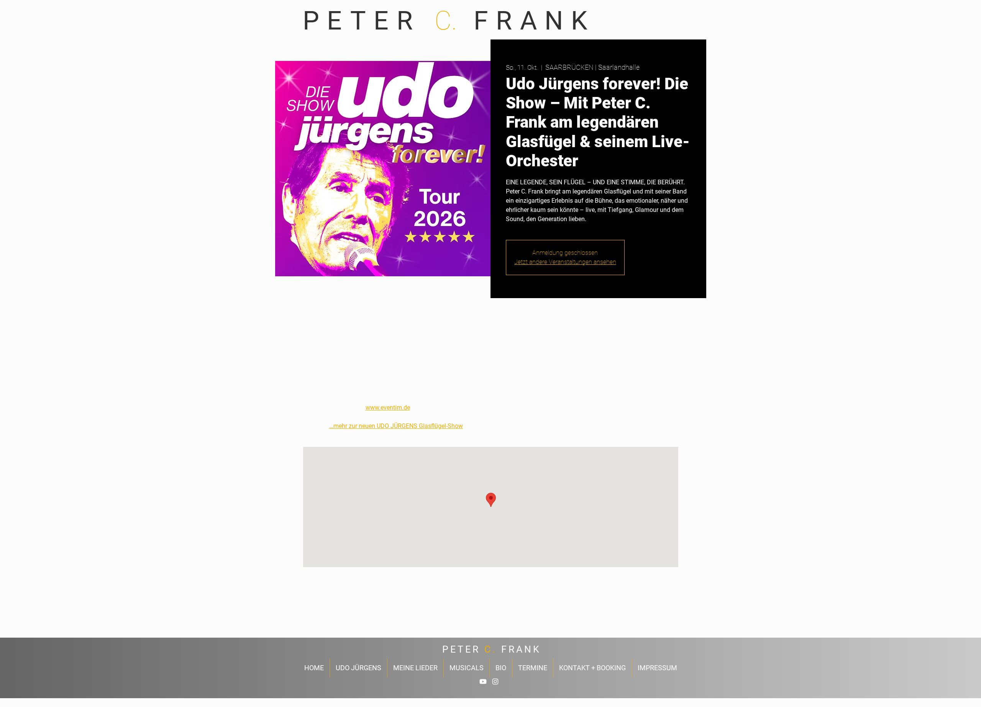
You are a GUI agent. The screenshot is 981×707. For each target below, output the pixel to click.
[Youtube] (483, 681)
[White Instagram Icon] (495, 681)
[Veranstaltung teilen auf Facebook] (332, 617)
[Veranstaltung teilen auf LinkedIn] (370, 617)
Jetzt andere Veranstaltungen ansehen (565, 262)
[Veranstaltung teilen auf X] (351, 617)
